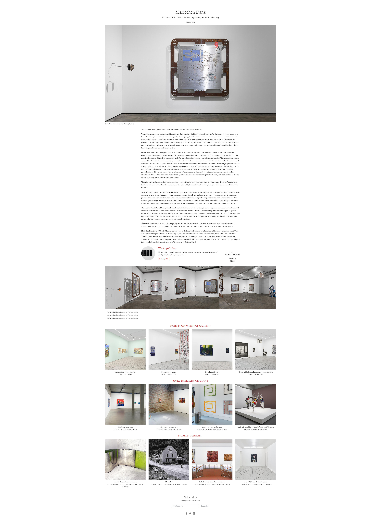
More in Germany (190, 435)
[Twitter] (190, 513)
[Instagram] (194, 513)
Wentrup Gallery (167, 248)
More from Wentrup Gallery (190, 325)
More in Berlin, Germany (190, 380)
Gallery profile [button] (163, 259)
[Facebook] (186, 513)
